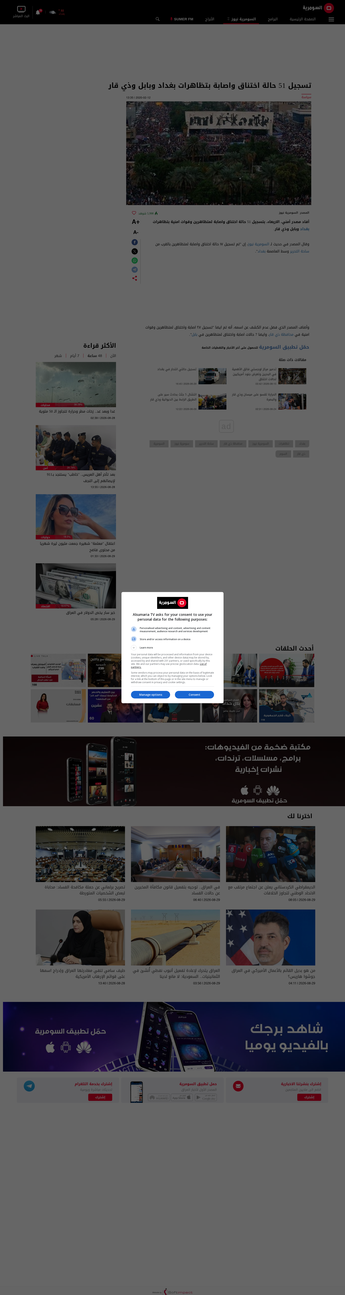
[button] (172, 647)
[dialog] (172, 647)
